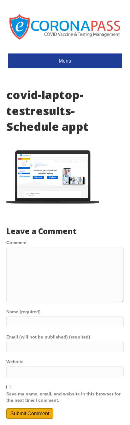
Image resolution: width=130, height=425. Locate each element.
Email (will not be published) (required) (48, 336)
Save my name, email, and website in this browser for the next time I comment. (63, 397)
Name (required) (23, 311)
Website (15, 361)
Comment (16, 242)
